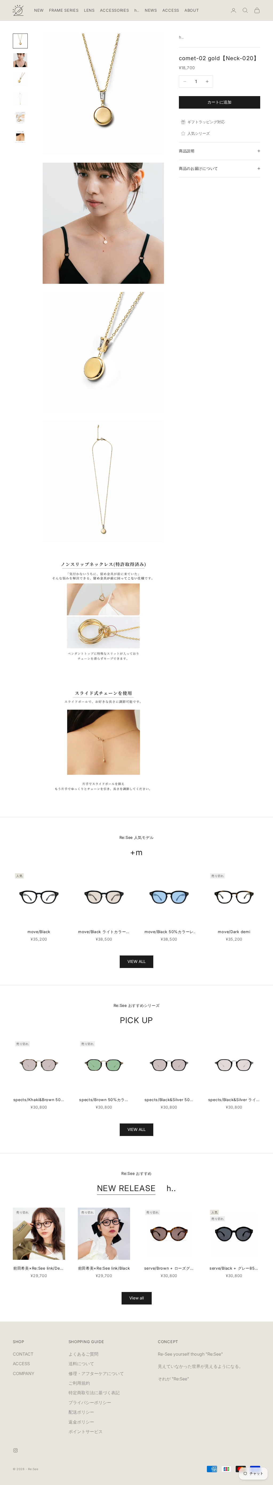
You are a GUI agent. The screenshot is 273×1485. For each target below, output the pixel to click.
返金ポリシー (81, 1422)
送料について (81, 1363)
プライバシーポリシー (90, 1402)
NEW (39, 10)
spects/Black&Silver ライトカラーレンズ (234, 1100)
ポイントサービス (86, 1431)
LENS (89, 10)
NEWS (151, 10)
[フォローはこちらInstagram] (15, 1450)
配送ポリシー (81, 1412)
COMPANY (23, 1373)
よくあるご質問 (83, 1354)
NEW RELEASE (126, 1188)
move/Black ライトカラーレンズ (104, 932)
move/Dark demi (234, 931)
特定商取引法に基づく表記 (94, 1392)
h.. (136, 10)
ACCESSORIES (114, 10)
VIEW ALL (136, 961)
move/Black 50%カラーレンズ (169, 932)
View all (136, 1298)
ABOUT (191, 10)
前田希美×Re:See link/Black (104, 1268)
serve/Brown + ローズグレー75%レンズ (169, 1268)
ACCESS (170, 10)
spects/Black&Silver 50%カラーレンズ (169, 1100)
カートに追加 (219, 102)
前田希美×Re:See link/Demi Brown (39, 1268)
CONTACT (23, 1354)
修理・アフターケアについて (96, 1373)
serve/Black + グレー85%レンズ (234, 1268)
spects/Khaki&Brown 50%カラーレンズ (39, 1100)
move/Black (38, 931)
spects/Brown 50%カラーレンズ (104, 1100)
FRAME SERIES (64, 10)
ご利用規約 (79, 1383)
